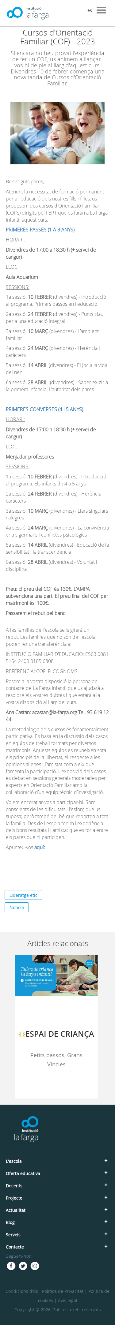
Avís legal (67, 1300)
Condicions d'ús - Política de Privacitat (44, 1291)
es (89, 10)
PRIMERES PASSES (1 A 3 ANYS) (41, 229)
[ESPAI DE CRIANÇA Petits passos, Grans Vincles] (56, 1098)
